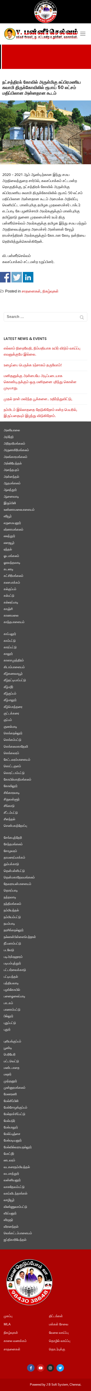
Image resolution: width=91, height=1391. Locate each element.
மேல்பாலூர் (11, 1128)
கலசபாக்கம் (12, 583)
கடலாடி (9, 569)
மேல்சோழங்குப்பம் (15, 1108)
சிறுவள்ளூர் (12, 800)
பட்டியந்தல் (11, 977)
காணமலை (11, 616)
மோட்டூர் (9, 1154)
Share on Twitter (16, 277)
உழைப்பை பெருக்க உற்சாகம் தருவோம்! (33, 365)
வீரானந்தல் (11, 1227)
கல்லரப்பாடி (11, 603)
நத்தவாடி (10, 897)
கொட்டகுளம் (12, 766)
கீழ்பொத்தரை (13, 707)
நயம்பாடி (9, 924)
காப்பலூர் (10, 634)
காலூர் (8, 654)
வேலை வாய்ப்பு (59, 1333)
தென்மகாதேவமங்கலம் (19, 878)
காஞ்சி (8, 609)
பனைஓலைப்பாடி (14, 997)
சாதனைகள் (31, 291)
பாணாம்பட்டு (12, 1010)
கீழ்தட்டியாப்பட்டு (15, 680)
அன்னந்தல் (11, 477)
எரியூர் (8, 516)
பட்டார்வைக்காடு (15, 970)
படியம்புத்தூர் (12, 964)
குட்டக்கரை (11, 714)
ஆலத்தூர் (10, 490)
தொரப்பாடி (11, 891)
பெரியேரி (9, 1055)
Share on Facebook (5, 277)
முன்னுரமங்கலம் (14, 1088)
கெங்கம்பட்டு (12, 740)
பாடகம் (8, 1003)
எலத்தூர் (9, 536)
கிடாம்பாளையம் (14, 667)
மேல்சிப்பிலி (11, 1101)
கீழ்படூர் (8, 687)
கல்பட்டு (9, 596)
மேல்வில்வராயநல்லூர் (18, 1147)
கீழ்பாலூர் (10, 700)
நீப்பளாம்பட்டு (12, 944)
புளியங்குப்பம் (12, 1042)
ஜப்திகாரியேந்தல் (15, 1240)
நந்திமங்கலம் (12, 904)
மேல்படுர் (9, 1121)
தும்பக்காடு (11, 864)
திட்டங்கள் (56, 1316)
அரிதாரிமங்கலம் (14, 444)
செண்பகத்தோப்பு (15, 826)
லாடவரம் (9, 1161)
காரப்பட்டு (10, 647)
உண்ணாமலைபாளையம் (19, 510)
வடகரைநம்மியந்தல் (17, 1167)
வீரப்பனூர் (10, 1214)
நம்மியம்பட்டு (12, 917)
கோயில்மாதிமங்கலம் (17, 780)
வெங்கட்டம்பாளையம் (18, 1233)
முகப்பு (8, 1316)
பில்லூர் (8, 1016)
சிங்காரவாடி (12, 793)
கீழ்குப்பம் (10, 694)
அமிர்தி (9, 437)
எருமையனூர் (12, 523)
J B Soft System (57, 1385)
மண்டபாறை (11, 1068)
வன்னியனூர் (12, 1180)
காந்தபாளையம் (14, 622)
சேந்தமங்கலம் (13, 844)
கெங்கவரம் (11, 753)
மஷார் (7, 1075)
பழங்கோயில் (12, 990)
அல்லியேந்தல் (13, 464)
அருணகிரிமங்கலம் (16, 450)
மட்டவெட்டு (11, 1061)
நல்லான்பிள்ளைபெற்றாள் (20, 937)
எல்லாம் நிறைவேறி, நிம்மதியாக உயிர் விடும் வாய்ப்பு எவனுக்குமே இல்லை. (42, 351)
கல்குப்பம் (10, 589)
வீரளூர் (8, 1220)
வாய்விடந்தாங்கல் (15, 1194)
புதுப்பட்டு (10, 1023)
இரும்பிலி (10, 503)
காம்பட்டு (10, 641)
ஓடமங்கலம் (11, 556)
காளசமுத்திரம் (14, 661)
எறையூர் (9, 543)
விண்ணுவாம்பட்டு (15, 1207)
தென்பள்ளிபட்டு (14, 871)
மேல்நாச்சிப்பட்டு (14, 1114)
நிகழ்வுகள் (50, 291)
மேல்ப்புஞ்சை (12, 1134)
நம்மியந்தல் (11, 911)
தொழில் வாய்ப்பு (59, 1341)
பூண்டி (8, 1048)
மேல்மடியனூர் (13, 1141)
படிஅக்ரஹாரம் (13, 957)
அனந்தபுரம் (11, 470)
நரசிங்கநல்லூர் (14, 930)
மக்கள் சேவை (58, 1325)
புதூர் (7, 1030)
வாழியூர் (9, 1200)
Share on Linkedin (28, 277)
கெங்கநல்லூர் (13, 733)
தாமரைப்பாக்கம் (14, 858)
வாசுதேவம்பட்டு (14, 1187)
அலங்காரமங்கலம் (15, 457)
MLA (7, 1325)
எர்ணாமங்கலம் (13, 530)
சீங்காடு (9, 806)
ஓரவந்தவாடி (12, 563)
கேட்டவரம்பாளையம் (17, 760)
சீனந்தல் (9, 819)
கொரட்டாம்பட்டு (14, 773)
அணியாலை (12, 430)
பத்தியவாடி (11, 983)
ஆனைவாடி (11, 497)
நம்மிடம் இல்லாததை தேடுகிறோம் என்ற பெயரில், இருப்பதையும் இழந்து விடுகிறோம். (40, 413)
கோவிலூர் (11, 786)
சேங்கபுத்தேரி (13, 838)
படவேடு (9, 950)
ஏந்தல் (8, 550)
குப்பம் (8, 720)
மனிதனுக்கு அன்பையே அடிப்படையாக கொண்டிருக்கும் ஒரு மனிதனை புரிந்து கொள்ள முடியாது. (40, 382)
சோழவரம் (10, 851)
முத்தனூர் (10, 1081)
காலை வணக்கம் (15, 1341)
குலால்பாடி (10, 727)
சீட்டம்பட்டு (11, 813)
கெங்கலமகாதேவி (16, 747)
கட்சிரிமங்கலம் (13, 576)
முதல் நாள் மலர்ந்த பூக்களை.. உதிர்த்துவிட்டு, (38, 399)
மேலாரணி (10, 1094)
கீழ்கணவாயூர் (13, 674)
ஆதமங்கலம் (12, 483)
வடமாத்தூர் (11, 1174)
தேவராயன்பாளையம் (17, 884)
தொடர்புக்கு (57, 1350)
